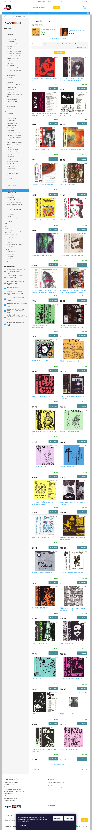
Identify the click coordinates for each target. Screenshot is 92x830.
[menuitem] (7, 13)
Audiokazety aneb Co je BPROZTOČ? (14, 791)
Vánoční (9, 104)
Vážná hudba (10, 166)
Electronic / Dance (12, 46)
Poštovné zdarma (9, 787)
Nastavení (23, 826)
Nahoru (36, 769)
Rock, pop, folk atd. (12, 99)
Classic (9, 188)
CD (5, 111)
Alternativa (10, 34)
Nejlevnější (47, 44)
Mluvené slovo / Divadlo (13, 58)
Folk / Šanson (10, 49)
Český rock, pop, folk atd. (14, 85)
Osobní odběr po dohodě (44, 1)
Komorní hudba (11, 169)
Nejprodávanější (66, 44)
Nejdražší (56, 44)
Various (9, 159)
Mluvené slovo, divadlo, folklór (15, 94)
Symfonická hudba (12, 171)
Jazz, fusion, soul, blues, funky (15, 92)
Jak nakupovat (8, 796)
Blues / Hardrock (11, 39)
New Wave (9, 61)
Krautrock (9, 140)
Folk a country (10, 89)
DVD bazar (9, 242)
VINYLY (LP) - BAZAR (10, 80)
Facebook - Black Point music (58, 788)
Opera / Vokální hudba (13, 173)
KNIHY (6, 226)
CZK (78, 1)
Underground (10, 73)
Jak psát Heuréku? (9, 794)
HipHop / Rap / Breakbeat (13, 133)
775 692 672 (53, 785)
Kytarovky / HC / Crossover (14, 53)
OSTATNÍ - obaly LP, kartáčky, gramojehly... (13, 231)
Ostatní (9, 97)
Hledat (56, 7)
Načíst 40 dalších (59, 764)
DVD (6, 224)
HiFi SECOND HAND (12, 247)
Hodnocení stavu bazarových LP (12, 789)
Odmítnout (58, 818)
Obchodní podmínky (9, 800)
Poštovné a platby (9, 785)
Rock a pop (10, 63)
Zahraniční (9, 77)
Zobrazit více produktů (58, 38)
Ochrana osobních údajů (10, 798)
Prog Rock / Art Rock (12, 68)
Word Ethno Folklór (12, 75)
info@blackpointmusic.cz (57, 783)
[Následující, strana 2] (82, 769)
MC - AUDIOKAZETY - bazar (14, 244)
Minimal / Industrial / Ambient (14, 56)
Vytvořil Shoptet (83, 826)
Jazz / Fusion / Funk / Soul (14, 51)
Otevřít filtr (59, 52)
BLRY (6, 229)
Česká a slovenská (12, 44)
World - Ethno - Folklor (13, 161)
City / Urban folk (11, 42)
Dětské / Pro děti (11, 87)
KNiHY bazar (10, 237)
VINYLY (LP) (8, 32)
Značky (7, 249)
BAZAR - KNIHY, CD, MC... (11, 235)
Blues (8, 37)
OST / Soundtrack (11, 65)
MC (6, 181)
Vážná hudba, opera (12, 101)
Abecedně (77, 44)
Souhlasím (69, 818)
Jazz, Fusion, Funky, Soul (13, 200)
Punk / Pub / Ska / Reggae (14, 70)
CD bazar (9, 240)
